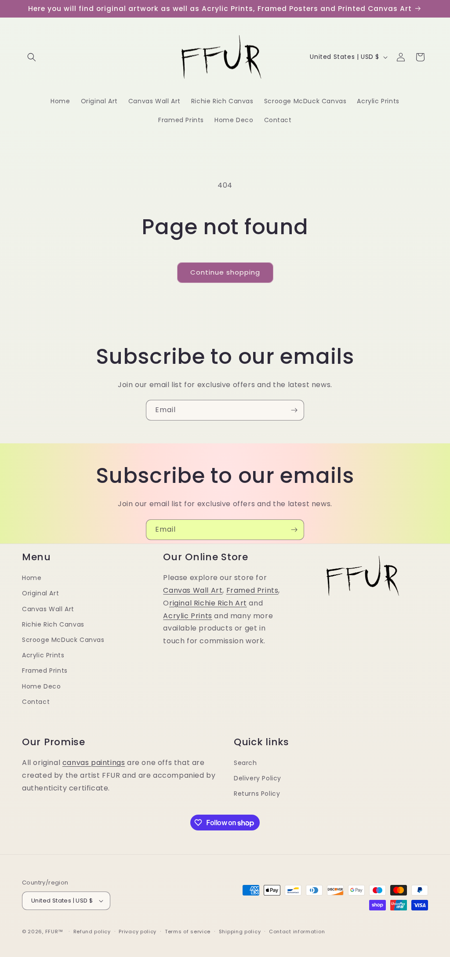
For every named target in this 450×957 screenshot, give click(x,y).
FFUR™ (54, 931)
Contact (36, 701)
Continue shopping (225, 272)
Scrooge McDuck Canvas (63, 639)
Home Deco (41, 686)
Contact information (297, 931)
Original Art (40, 593)
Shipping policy (240, 931)
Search (245, 762)
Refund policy (92, 931)
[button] (31, 57)
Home (31, 577)
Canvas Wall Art (48, 609)
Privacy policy (137, 931)
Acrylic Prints (43, 655)
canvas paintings (93, 763)
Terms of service (187, 931)
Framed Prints (45, 670)
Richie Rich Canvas (53, 624)
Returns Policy (257, 793)
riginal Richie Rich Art (208, 603)
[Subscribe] (294, 410)
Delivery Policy (257, 778)
